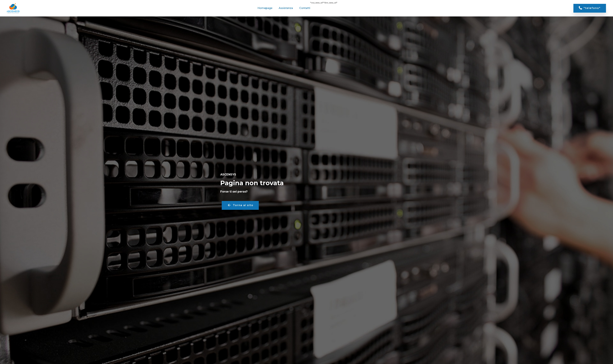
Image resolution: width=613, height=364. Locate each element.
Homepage (264, 8)
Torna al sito (243, 205)
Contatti (304, 8)
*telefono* (592, 8)
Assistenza (286, 8)
